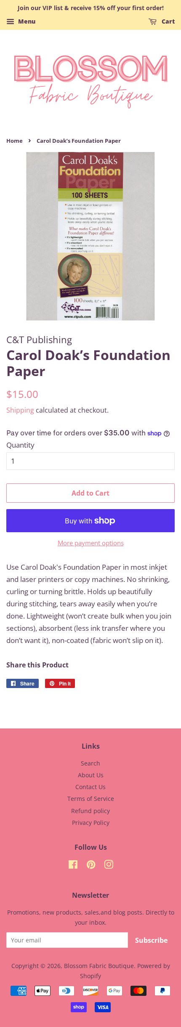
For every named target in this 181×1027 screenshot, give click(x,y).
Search (90, 763)
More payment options (91, 543)
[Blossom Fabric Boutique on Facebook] (73, 866)
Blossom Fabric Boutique (99, 966)
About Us (91, 775)
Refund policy (90, 811)
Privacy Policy (90, 823)
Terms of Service (90, 799)
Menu (25, 21)
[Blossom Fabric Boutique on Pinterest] (91, 866)
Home (14, 140)
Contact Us (90, 787)
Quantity (20, 445)
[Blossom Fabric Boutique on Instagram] (108, 866)
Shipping (20, 410)
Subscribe (151, 940)
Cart (167, 21)
